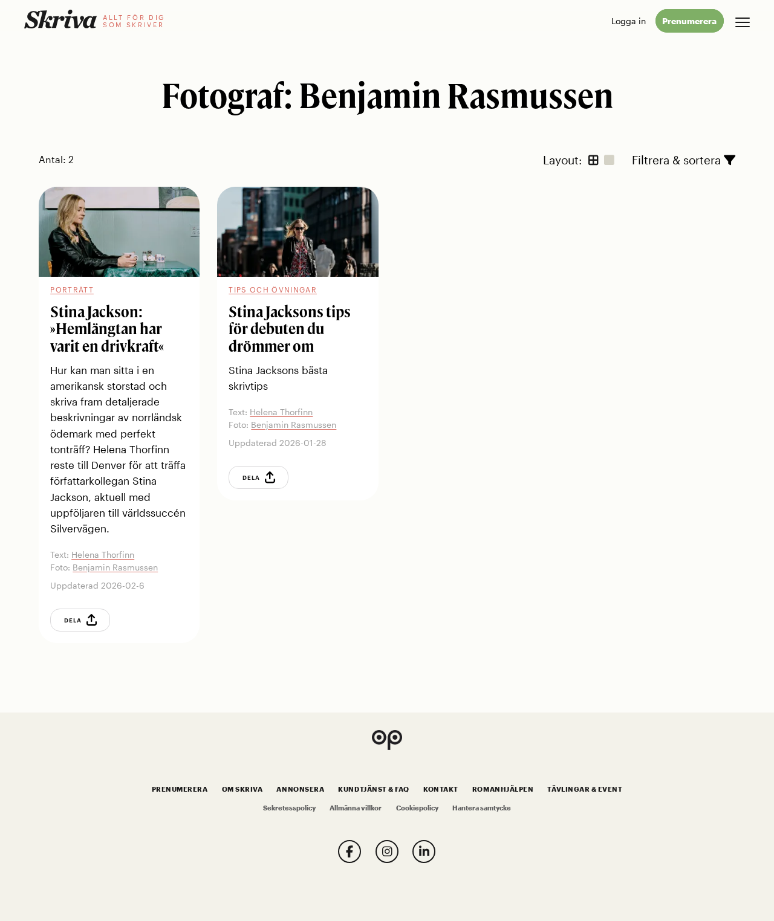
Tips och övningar (273, 289)
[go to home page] (60, 19)
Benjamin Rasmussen (115, 567)
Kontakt (440, 789)
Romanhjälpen (502, 789)
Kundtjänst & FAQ (373, 789)
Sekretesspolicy (289, 808)
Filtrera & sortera (678, 159)
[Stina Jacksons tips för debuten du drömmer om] (297, 232)
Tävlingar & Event (584, 789)
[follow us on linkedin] (423, 851)
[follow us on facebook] (349, 851)
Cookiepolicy (417, 808)
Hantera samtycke (481, 808)
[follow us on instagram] (387, 851)
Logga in (628, 21)
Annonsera (300, 789)
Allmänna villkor (356, 808)
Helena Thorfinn (102, 554)
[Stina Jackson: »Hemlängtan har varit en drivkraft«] (119, 232)
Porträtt (72, 289)
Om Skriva (242, 789)
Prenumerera (689, 21)
